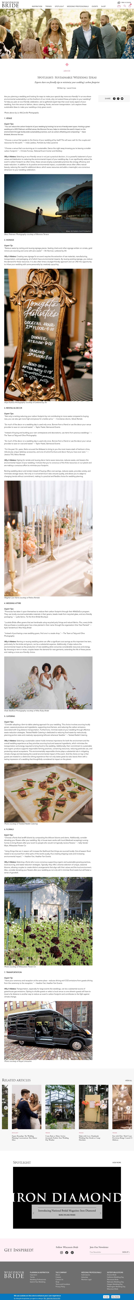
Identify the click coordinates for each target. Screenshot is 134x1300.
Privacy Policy (60, 1286)
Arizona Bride (111, 1275)
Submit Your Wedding (37, 1282)
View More (116, 1162)
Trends (48, 6)
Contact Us (59, 1279)
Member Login (86, 1279)
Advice (67, 71)
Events (95, 6)
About (58, 1275)
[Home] (11, 4)
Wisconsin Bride (112, 1289)
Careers (58, 1277)
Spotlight (59, 6)
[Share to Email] (122, 98)
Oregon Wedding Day (115, 1284)
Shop (103, 6)
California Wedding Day (115, 1277)
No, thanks (115, 1297)
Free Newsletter (95, 1252)
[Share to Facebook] (114, 98)
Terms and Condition (63, 1284)
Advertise (84, 1277)
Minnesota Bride (112, 1279)
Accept (106, 1297)
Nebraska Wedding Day (115, 1282)
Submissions (85, 1275)
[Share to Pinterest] (118, 98)
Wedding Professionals (78, 6)
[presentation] (6, 1108)
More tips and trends (67, 1215)
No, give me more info (52, 1298)
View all (128, 1081)
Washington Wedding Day (116, 1286)
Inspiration (37, 6)
